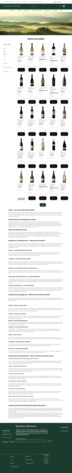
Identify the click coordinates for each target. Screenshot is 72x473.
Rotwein (4, 51)
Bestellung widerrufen (58, 1)
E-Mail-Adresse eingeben (21, 438)
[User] (60, 6)
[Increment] (24, 66)
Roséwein (5, 55)
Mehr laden (43, 205)
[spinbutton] (21, 66)
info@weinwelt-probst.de (6, 437)
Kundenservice (5, 434)
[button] (64, 6)
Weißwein (5, 53)
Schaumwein (5, 54)
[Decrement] (18, 66)
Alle (4, 50)
